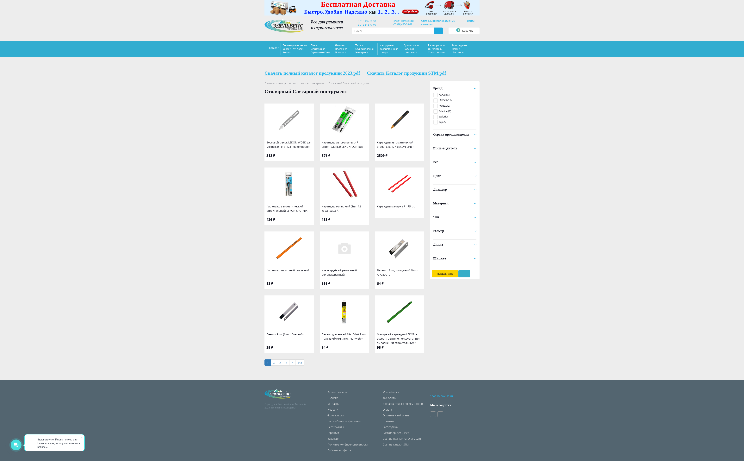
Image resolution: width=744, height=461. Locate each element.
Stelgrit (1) (444, 116)
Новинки (388, 421)
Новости (332, 409)
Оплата (387, 409)
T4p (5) (442, 122)
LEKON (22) (445, 100)
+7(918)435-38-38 (402, 24)
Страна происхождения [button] (451, 134)
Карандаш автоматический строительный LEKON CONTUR (342, 144)
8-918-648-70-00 (366, 24)
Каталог (274, 48)
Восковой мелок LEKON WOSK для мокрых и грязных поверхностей (288, 144)
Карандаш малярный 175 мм (396, 206)
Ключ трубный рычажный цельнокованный (339, 272)
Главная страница (275, 83)
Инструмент (319, 83)
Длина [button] (438, 244)
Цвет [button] (437, 176)
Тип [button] (436, 217)
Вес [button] (435, 162)
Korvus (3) (444, 95)
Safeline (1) (445, 111)
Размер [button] (438, 231)
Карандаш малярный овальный (287, 270)
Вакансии (333, 438)
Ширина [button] (439, 258)
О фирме (332, 398)
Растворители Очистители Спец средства (436, 48)
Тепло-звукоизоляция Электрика (364, 48)
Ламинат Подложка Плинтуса (341, 48)
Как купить (389, 398)
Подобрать (445, 273)
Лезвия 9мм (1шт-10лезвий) (284, 334)
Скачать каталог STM (396, 444)
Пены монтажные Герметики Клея (320, 48)
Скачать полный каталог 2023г (402, 438)
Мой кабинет (391, 392)
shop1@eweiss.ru (404, 20)
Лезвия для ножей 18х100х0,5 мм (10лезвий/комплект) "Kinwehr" (344, 336)
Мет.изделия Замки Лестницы (459, 48)
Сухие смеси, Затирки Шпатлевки (411, 48)
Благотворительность (396, 433)
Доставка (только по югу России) (403, 404)
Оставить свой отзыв (396, 415)
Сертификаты (335, 427)
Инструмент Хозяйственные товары (389, 48)
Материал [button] (441, 203)
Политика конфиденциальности (347, 444)
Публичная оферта (339, 450)
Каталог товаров (298, 83)
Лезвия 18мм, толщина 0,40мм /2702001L (397, 272)
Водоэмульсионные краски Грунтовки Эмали (295, 48)
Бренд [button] (438, 88)
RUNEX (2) (444, 105)
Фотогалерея (335, 415)
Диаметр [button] (440, 189)
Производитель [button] (445, 148)
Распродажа (390, 427)
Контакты (333, 404)
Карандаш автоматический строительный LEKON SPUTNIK (286, 208)
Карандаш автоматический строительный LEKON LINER (395, 144)
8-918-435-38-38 (366, 21)
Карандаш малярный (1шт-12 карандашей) (341, 208)
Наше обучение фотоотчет (344, 421)
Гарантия (333, 433)
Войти (470, 20)
